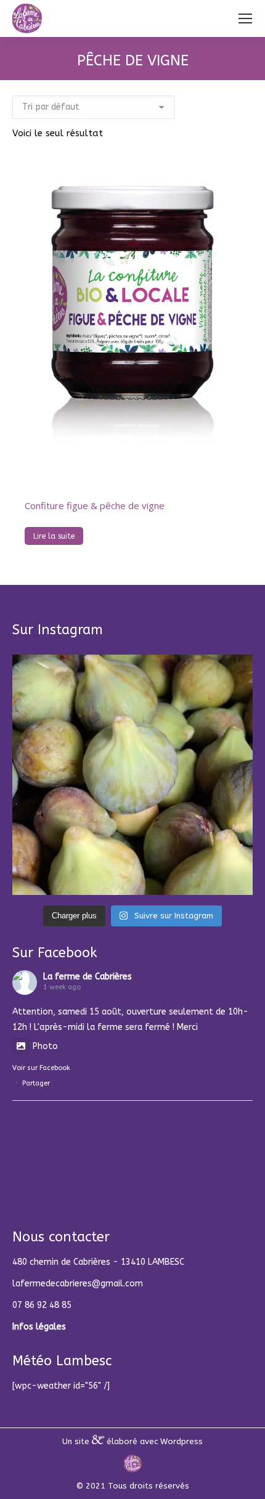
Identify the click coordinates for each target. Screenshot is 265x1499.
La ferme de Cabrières (87, 976)
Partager (36, 1083)
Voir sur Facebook (41, 1068)
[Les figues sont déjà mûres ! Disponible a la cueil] (132, 775)
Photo (45, 1046)
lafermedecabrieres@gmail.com (77, 1283)
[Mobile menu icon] (245, 18)
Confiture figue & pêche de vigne (95, 505)
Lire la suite (54, 536)
